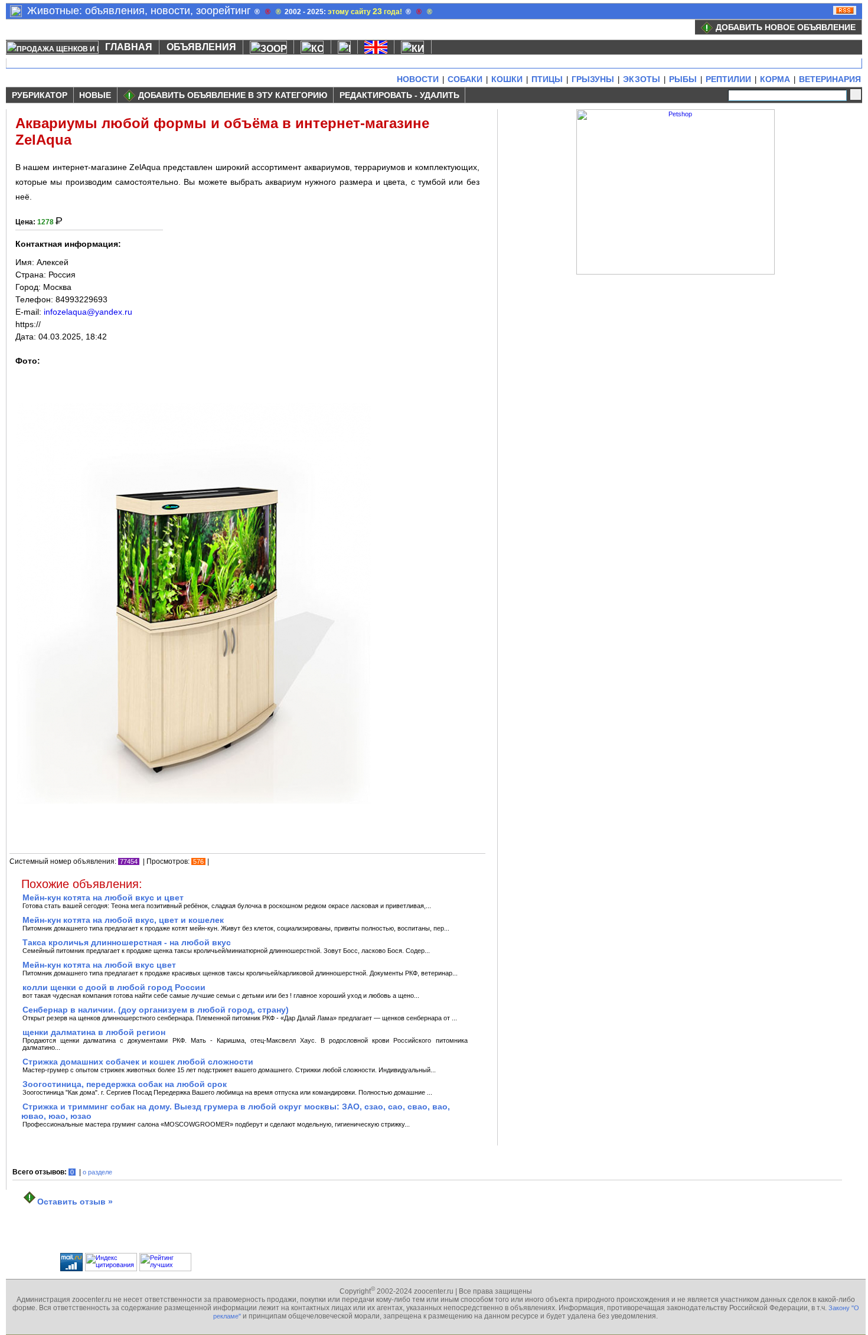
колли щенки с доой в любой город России (113, 987)
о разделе (97, 1172)
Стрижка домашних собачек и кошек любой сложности (137, 1061)
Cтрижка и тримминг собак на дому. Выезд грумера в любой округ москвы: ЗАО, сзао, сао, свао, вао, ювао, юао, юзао (235, 1111)
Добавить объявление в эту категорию (232, 95)
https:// (28, 324)
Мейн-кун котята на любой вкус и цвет (103, 897)
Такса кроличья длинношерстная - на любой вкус (126, 942)
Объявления (201, 47)
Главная (128, 47)
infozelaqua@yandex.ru (88, 311)
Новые (95, 95)
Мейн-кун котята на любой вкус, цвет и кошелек (123, 920)
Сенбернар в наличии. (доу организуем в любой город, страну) (155, 1009)
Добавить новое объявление (786, 27)
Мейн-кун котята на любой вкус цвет (99, 965)
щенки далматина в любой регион (93, 1032)
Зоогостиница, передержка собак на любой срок (124, 1084)
